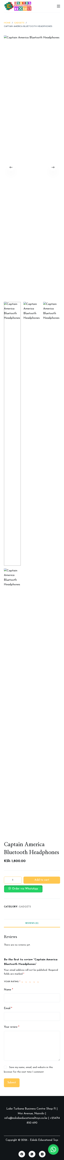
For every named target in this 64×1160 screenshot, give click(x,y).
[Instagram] (42, 1154)
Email (8, 1008)
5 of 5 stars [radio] (39, 982)
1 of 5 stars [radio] (23, 982)
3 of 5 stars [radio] (31, 982)
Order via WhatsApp (25, 889)
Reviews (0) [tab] (31, 923)
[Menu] (58, 6)
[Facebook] (21, 1154)
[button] (32, 888)
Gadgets (25, 907)
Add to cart (41, 880)
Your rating (12, 982)
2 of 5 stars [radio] (27, 982)
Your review (11, 1027)
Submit (11, 1082)
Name (8, 989)
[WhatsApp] (32, 1154)
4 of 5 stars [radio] (35, 982)
